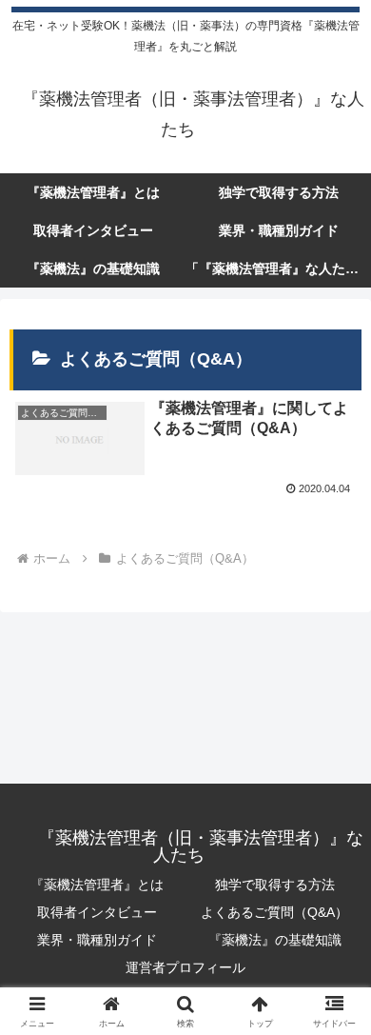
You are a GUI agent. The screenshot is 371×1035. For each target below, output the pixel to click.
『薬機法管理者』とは (97, 884)
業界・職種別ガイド (97, 939)
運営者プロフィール (185, 967)
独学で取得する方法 (275, 884)
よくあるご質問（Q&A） (274, 912)
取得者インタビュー (97, 912)
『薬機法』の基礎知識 (275, 939)
